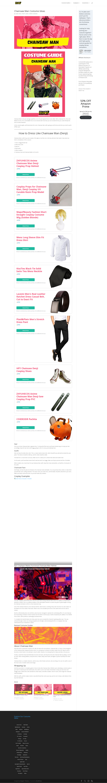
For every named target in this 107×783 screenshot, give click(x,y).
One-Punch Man (20, 630)
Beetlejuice (26, 729)
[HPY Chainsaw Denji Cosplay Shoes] (60, 387)
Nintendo (26, 752)
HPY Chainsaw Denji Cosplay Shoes (27, 369)
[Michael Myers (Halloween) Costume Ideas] (62, 689)
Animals (23, 727)
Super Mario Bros (25, 768)
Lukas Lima (18, 13)
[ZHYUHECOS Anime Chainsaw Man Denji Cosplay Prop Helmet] (60, 180)
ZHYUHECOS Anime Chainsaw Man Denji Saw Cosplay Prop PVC (29, 396)
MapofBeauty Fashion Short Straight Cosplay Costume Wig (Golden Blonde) (31, 215)
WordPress (39, 781)
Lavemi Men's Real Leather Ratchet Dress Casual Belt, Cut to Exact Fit (30, 297)
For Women (19, 741)
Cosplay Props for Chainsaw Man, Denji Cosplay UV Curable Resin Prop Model (31, 189)
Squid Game (19, 766)
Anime (28, 727)
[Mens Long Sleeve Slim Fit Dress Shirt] (60, 262)
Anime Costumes (33, 13)
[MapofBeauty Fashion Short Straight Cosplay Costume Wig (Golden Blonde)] (60, 231)
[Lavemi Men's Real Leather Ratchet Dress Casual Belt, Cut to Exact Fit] (60, 313)
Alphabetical (17, 727)
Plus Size (16, 757)
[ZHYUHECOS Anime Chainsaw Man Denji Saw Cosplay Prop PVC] (60, 413)
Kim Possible (18, 743)
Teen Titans (25, 771)
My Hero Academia (22, 748)
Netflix (27, 750)
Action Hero (19, 724)
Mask (17, 745)
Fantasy (19, 738)
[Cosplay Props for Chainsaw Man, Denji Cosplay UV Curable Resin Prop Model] (60, 206)
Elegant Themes (24, 781)
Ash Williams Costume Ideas (21, 695)
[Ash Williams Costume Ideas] (23, 689)
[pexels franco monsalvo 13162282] (43, 521)
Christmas (19, 734)
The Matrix (20, 773)
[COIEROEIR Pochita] (60, 440)
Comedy (25, 734)
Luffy (17, 634)
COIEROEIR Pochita (26, 419)
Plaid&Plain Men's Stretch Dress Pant (30, 320)
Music (27, 745)
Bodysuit (18, 731)
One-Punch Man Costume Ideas (41, 695)
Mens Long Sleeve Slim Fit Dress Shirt (30, 238)
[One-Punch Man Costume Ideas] (43, 689)
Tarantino (19, 771)
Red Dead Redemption (25, 757)
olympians (25, 754)
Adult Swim (25, 724)
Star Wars (26, 766)
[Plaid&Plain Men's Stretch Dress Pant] (60, 362)
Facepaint (25, 736)
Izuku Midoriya (19, 632)
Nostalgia (19, 754)
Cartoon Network (25, 731)
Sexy (26, 759)
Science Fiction (20, 759)
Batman (20, 729)
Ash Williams (19, 638)
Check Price (25, 174)
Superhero (18, 768)
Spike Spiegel (19, 636)
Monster (22, 745)
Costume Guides (66, 3)
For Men (24, 738)
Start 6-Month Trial (85, 117)
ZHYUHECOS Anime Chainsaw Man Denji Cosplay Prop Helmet (27, 163)
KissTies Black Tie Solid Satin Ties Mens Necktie (29, 270)
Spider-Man (22, 761)
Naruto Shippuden (20, 750)
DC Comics (19, 736)
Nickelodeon (19, 752)
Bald (16, 729)
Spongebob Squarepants (20, 764)
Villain (25, 773)
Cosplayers (76, 3)
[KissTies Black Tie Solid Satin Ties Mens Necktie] (60, 287)
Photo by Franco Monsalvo (43, 563)
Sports (28, 764)
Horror (25, 741)
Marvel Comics (26, 743)
